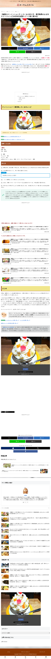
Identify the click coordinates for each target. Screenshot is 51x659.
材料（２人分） (22, 97)
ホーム (9, 651)
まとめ (19, 101)
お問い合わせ (4, 641)
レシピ (3, 411)
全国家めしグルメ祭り (17, 64)
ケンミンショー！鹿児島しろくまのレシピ (26, 96)
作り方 (20, 99)
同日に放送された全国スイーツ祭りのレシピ (14, 139)
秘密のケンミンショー (10, 411)
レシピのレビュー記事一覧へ (11, 320)
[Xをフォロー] (38, 448)
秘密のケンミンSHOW (8, 327)
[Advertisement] (25, 82)
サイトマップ (42, 651)
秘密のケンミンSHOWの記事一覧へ (12, 136)
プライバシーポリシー (25, 651)
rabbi (25, 495)
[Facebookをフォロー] (25, 451)
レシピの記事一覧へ (24, 320)
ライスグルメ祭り (28, 64)
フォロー (26, 369)
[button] (34, 51)
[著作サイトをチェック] (13, 448)
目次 (24, 93)
